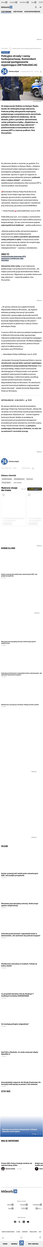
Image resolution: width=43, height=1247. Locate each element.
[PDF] (33, 468)
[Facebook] (15, 1222)
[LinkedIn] (24, 1222)
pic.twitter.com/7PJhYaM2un (12, 349)
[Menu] (40, 7)
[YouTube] (28, 1222)
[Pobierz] (41, 71)
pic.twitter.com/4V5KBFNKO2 (25, 206)
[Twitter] (19, 1222)
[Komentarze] (21, 1238)
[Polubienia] (3, 1238)
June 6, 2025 (35, 211)
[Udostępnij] (40, 1237)
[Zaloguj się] (36, 7)
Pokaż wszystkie (18, 482)
